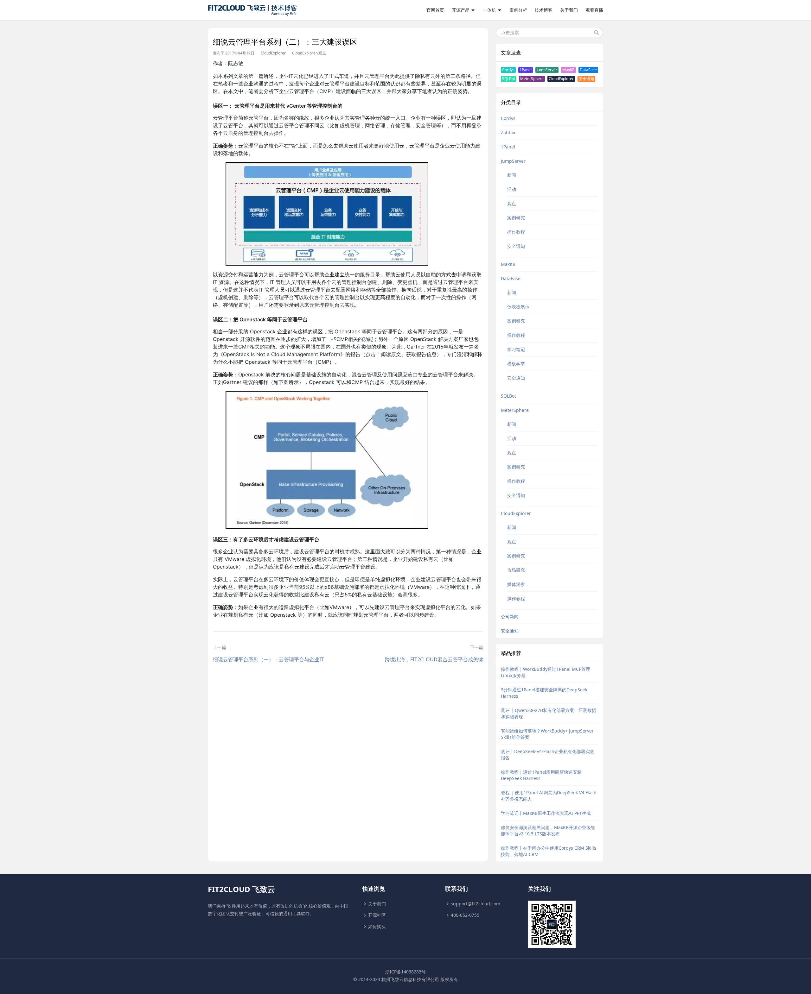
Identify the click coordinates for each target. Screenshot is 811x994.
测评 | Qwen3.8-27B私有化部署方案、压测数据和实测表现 (548, 713)
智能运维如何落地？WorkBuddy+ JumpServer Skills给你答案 (547, 734)
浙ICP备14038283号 (405, 972)
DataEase (588, 69)
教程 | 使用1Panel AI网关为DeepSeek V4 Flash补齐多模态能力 (549, 796)
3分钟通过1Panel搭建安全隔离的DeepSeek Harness (544, 693)
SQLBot (508, 78)
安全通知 (586, 78)
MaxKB (568, 69)
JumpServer (547, 69)
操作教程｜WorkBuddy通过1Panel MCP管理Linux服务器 (545, 672)
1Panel (526, 69)
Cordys (508, 69)
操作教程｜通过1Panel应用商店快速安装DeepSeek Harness (541, 775)
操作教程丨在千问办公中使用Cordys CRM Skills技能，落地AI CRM (548, 851)
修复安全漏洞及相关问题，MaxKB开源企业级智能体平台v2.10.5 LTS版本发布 (548, 830)
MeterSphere (532, 78)
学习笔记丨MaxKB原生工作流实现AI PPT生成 (546, 813)
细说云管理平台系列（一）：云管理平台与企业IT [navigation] (268, 659)
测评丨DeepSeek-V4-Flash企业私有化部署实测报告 (547, 754)
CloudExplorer (273, 53)
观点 (322, 53)
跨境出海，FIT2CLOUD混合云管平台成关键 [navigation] (434, 659)
